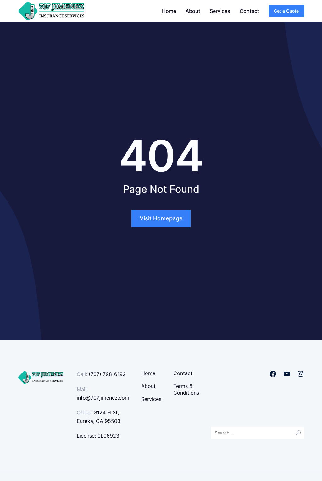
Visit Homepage (161, 218)
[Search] (298, 433)
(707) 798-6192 (107, 374)
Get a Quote (286, 11)
